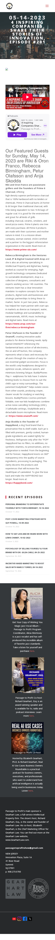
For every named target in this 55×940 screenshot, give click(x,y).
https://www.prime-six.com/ (21, 249)
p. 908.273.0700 (13, 871)
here (32, 651)
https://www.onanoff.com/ (23, 415)
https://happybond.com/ (19, 482)
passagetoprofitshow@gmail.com (24, 847)
